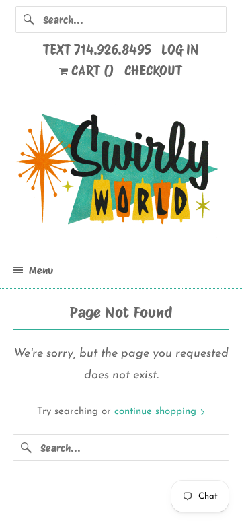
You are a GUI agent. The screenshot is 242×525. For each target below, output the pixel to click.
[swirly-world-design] (121, 172)
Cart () (91, 71)
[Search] (28, 19)
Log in (180, 50)
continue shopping (157, 412)
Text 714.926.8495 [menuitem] (97, 50)
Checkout (153, 71)
